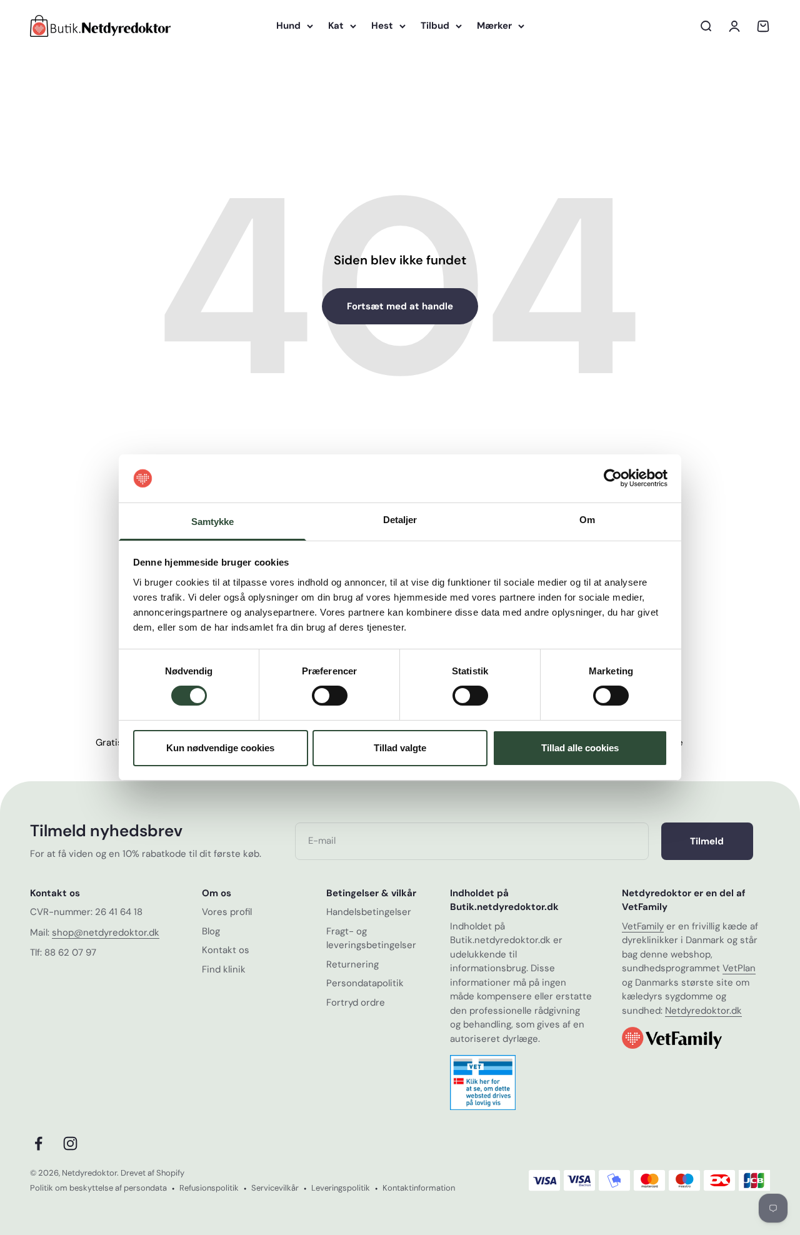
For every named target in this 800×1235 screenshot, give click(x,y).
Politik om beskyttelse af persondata (98, 1187)
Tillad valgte (400, 747)
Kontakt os (225, 950)
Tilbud (435, 25)
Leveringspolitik (340, 1187)
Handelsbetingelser (368, 912)
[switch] (330, 696)
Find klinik (224, 969)
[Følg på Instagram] (70, 1143)
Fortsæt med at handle (400, 306)
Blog (211, 931)
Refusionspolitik (209, 1187)
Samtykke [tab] (212, 521)
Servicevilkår (275, 1187)
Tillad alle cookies (580, 747)
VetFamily (643, 926)
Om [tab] (587, 519)
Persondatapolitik (365, 983)
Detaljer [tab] (400, 519)
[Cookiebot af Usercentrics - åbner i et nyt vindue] (613, 478)
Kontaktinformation (418, 1187)
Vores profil (227, 912)
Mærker (494, 25)
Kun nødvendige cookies (220, 747)
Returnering (352, 964)
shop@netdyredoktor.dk (105, 932)
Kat (336, 25)
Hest (382, 25)
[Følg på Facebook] (38, 1143)
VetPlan (739, 968)
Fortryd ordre (355, 1002)
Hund (288, 25)
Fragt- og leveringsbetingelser (371, 938)
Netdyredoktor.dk (703, 1010)
